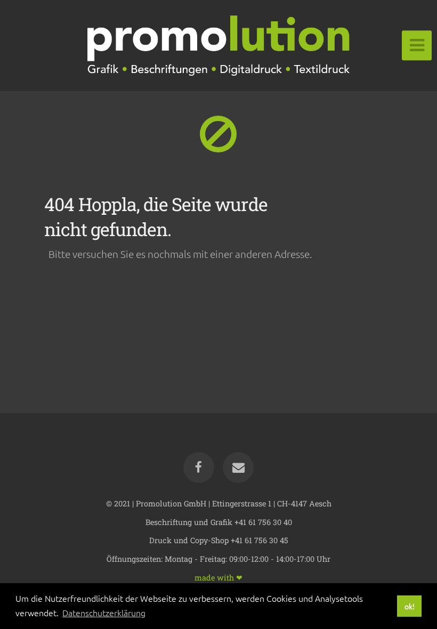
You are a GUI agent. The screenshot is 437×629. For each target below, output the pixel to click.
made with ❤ (218, 577)
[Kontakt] (238, 467)
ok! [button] (409, 606)
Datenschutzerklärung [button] (103, 612)
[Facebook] (198, 467)
